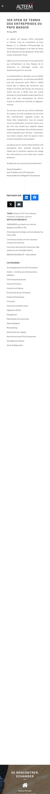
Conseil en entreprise (15, 288)
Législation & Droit (14, 310)
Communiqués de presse (16, 280)
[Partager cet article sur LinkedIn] (26, 197)
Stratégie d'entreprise (15, 341)
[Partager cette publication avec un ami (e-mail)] (19, 204)
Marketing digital (13, 323)
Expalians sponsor (24, 217)
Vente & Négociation (15, 345)
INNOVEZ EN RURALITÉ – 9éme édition (21, 255)
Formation (11, 301)
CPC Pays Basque (28, 214)
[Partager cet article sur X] (11, 204)
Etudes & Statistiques (15, 297)
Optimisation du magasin (16, 332)
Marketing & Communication (18, 319)
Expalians (11, 217)
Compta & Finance (14, 284)
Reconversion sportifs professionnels (21, 337)
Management (12, 315)
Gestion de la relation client (17, 306)
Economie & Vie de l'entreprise (18, 293)
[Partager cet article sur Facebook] (34, 197)
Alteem (16, 214)
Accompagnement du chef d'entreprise (22, 268)
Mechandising (12, 328)
